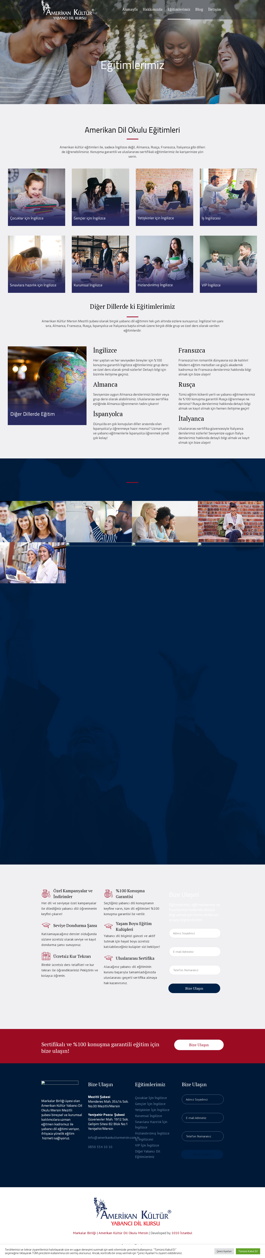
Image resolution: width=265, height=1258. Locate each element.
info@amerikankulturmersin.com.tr (113, 1137)
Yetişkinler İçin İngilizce (152, 1110)
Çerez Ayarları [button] (224, 1251)
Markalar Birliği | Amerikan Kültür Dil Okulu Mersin (110, 1233)
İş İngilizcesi (144, 1139)
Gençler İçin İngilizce (150, 1104)
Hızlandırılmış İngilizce (152, 1133)
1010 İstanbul (181, 1233)
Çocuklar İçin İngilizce (151, 1097)
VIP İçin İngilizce (147, 1145)
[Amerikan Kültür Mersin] (132, 1211)
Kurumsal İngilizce (148, 1116)
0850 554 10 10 (100, 1147)
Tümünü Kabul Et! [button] (248, 1251)
